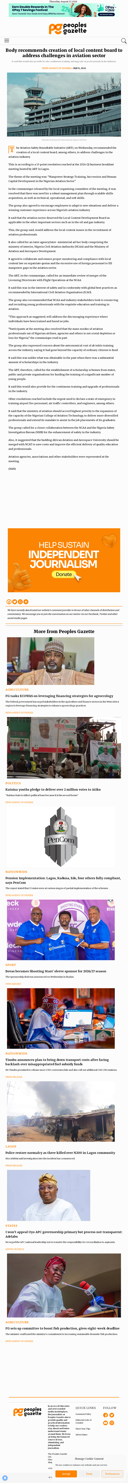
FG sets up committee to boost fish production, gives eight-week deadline (62, 1328)
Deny (89, 1473)
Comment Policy (83, 1414)
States (11, 1226)
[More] (25, 601)
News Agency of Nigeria (56, 68)
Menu (7, 41)
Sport (10, 965)
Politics (13, 783)
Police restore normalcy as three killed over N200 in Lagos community (60, 1153)
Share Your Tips (83, 1429)
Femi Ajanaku (13, 984)
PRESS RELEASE (13, 1077)
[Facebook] (9, 601)
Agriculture (17, 689)
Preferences (112, 1473)
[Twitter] (14, 601)
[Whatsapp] (20, 601)
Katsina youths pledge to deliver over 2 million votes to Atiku (53, 789)
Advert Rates (81, 1434)
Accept (66, 1473)
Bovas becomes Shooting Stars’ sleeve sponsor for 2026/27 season (55, 971)
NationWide (16, 872)
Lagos (10, 1146)
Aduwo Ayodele (14, 1249)
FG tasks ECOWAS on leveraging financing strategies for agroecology (59, 696)
